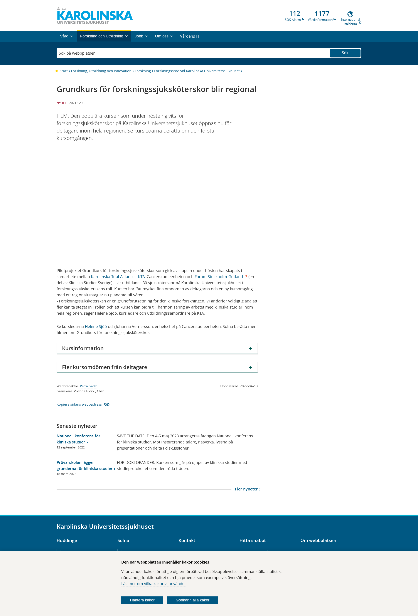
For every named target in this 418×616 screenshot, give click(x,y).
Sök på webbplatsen (77, 53)
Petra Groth (88, 386)
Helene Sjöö (96, 326)
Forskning (143, 71)
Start (64, 71)
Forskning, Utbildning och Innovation (101, 71)
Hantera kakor (142, 600)
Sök (345, 52)
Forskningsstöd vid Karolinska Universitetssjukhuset (197, 71)
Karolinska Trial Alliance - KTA (118, 276)
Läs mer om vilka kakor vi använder (153, 583)
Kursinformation (83, 348)
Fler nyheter (246, 489)
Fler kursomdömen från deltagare (104, 367)
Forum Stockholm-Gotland (220, 276)
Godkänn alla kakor (192, 600)
